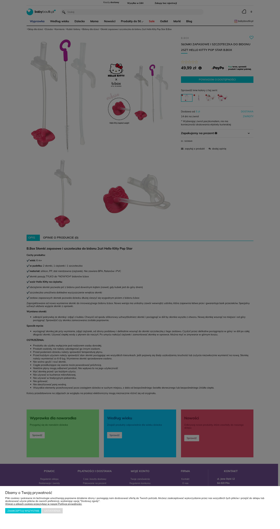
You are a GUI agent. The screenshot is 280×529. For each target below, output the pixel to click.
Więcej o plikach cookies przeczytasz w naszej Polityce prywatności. (43, 503)
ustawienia (52, 510)
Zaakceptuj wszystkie (23, 510)
